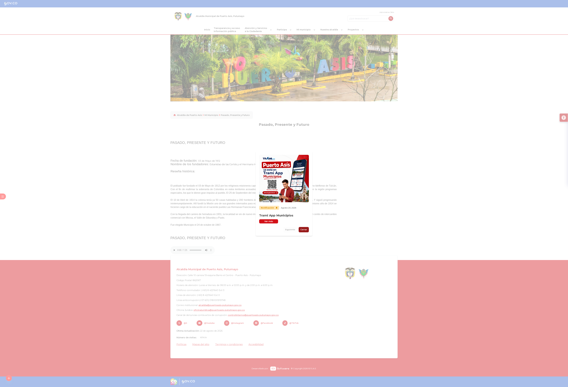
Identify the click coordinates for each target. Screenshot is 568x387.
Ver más (268, 221)
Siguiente (290, 229)
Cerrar (303, 229)
